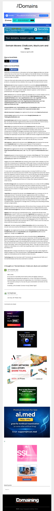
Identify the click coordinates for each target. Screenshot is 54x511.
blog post (31, 219)
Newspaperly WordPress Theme (30, 509)
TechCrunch (7, 96)
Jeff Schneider (11, 270)
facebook (15, 61)
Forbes (30, 165)
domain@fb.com (8, 158)
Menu (47, 25)
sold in (17, 206)
